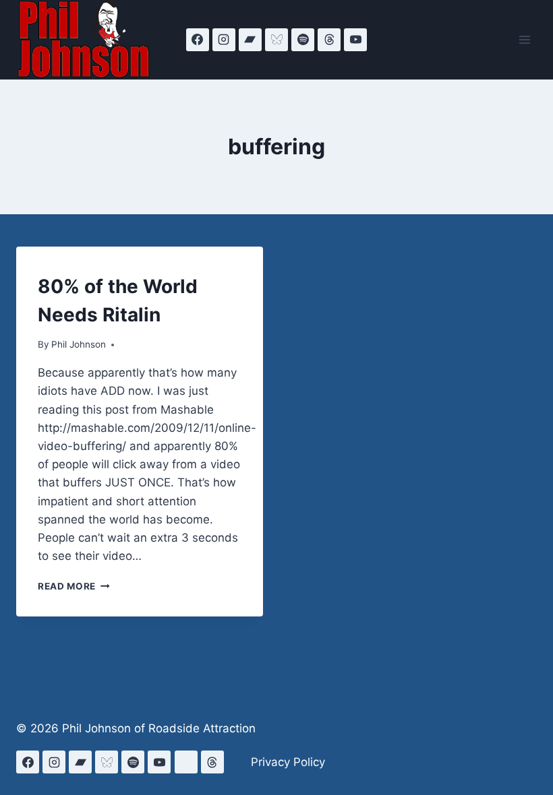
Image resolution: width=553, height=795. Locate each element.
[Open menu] (524, 39)
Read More (74, 586)
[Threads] (329, 39)
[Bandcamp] (250, 39)
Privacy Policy (288, 762)
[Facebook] (197, 39)
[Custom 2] (186, 762)
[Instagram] (223, 39)
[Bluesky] (276, 39)
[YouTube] (355, 39)
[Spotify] (302, 39)
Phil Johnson (78, 344)
